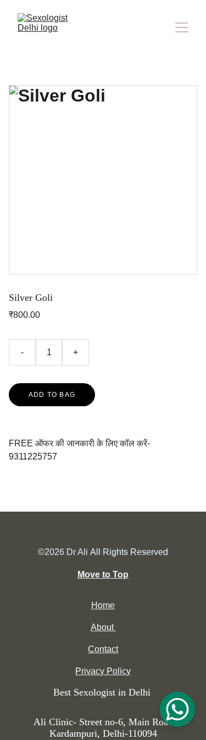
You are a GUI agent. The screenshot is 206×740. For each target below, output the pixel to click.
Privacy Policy (103, 671)
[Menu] (181, 27)
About (102, 627)
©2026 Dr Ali (63, 552)
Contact (103, 649)
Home (103, 605)
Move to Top (103, 574)
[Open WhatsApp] (177, 709)
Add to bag (52, 395)
